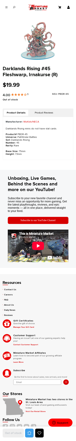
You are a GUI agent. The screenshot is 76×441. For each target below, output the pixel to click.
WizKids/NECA (31, 121)
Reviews (8, 315)
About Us (9, 305)
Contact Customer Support (25, 345)
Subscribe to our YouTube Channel (38, 220)
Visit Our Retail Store (36, 411)
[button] (19, 94)
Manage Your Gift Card (23, 327)
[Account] (69, 7)
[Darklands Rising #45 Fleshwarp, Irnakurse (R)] (38, 41)
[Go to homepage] (38, 7)
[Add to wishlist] (39, 433)
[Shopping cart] (60, 7)
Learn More (18, 362)
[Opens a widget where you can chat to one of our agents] (60, 423)
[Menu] (6, 7)
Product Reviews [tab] (44, 112)
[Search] (14, 7)
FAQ (6, 300)
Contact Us (10, 289)
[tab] (16, 113)
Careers (8, 294)
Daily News (9, 310)
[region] (38, 41)
